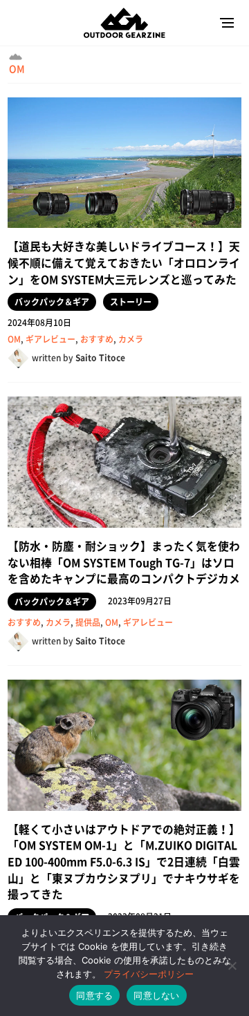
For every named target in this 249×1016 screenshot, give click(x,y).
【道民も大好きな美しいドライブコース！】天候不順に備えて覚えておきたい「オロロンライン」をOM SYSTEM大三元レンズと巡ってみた (124, 262)
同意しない (156, 995)
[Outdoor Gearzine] (125, 23)
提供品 (87, 622)
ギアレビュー (50, 339)
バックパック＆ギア (52, 302)
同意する (94, 995)
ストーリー (130, 302)
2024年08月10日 (39, 322)
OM (17, 68)
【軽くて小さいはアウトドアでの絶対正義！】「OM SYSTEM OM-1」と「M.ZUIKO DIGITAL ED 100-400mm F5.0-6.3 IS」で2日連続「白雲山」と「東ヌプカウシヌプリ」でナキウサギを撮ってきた (124, 862)
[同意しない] (232, 965)
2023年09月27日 (140, 601)
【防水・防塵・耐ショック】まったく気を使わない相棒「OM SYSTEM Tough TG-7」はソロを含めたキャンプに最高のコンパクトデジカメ (124, 562)
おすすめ (96, 339)
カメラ (130, 339)
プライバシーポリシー (149, 973)
